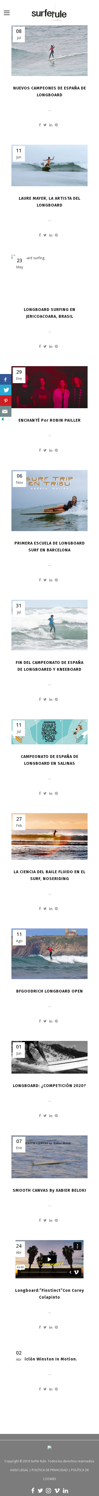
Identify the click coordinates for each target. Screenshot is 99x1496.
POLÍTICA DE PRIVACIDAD (50, 1470)
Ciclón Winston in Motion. (49, 1359)
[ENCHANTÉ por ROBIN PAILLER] (49, 387)
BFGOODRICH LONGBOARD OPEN (49, 991)
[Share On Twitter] (5, 390)
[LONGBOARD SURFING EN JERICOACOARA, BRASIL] (49, 276)
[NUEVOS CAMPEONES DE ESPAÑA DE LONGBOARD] (49, 50)
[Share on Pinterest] (56, 124)
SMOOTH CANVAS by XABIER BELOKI (49, 1190)
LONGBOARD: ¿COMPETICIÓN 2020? (49, 1085)
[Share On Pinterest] (5, 400)
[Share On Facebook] (5, 379)
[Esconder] (2, 420)
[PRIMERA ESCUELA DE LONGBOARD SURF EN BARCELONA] (49, 500)
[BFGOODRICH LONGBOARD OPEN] (49, 953)
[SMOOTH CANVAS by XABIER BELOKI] (49, 1156)
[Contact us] (5, 411)
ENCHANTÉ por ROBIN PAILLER (50, 420)
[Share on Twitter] (45, 124)
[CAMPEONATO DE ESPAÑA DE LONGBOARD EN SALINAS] (49, 731)
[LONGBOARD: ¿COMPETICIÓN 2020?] (49, 1057)
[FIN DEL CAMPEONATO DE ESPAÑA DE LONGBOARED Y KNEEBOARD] (49, 625)
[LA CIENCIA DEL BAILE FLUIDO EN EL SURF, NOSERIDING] (49, 836)
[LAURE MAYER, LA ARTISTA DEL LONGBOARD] (49, 165)
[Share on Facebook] (40, 124)
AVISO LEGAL (19, 1470)
